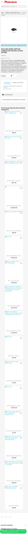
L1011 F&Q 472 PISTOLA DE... (14, 155)
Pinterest (15, 75)
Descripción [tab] (7, 82)
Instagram (6, 517)
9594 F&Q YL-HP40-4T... (14, 355)
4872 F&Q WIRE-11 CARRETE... (14, 180)
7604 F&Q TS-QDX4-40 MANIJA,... (14, 230)
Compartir (7, 75)
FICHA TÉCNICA (7, 89)
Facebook (2, 517)
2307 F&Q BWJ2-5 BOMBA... (14, 305)
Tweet (11, 75)
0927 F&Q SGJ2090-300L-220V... (14, 205)
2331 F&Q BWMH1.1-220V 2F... (14, 405)
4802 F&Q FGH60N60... (14, 505)
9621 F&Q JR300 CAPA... (14, 280)
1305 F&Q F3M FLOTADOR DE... (14, 480)
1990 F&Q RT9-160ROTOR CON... (14, 455)
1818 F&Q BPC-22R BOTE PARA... (14, 380)
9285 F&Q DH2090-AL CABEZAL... (14, 330)
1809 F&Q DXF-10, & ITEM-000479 (14, 130)
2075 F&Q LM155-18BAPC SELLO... (14, 430)
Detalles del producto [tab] (18, 82)
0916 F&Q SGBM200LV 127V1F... (14, 255)
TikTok (10, 517)
